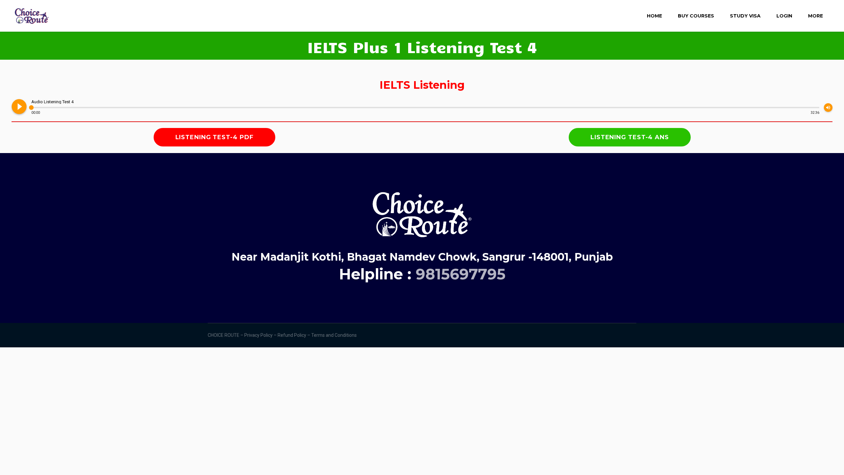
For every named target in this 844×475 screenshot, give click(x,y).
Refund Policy (292, 335)
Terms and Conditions (334, 335)
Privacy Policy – (261, 335)
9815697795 (460, 274)
